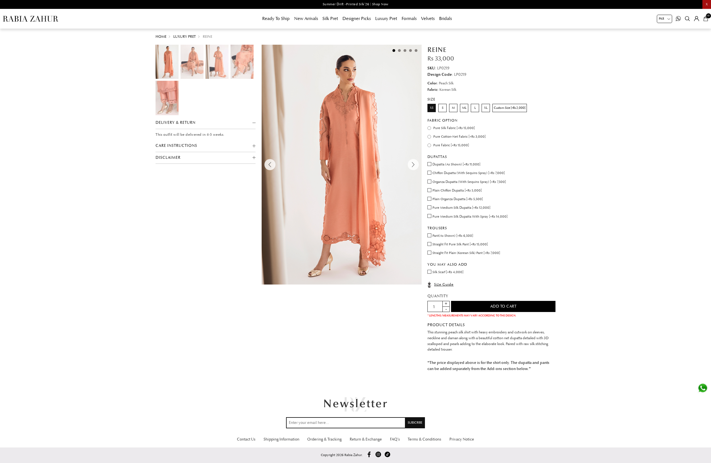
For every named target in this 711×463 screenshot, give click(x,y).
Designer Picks (356, 18)
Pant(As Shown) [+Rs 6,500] (452, 236)
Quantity (437, 296)
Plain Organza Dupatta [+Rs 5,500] (457, 199)
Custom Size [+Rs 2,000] (509, 108)
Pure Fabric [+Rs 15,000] (451, 145)
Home (161, 36)
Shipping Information (281, 439)
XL (485, 108)
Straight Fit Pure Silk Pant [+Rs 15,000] (460, 244)
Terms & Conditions (424, 439)
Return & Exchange (366, 439)
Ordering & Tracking (324, 439)
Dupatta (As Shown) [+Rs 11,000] (456, 164)
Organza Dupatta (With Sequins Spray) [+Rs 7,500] (469, 182)
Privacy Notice (461, 439)
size (431, 99)
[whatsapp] (702, 388)
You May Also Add (447, 264)
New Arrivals (306, 18)
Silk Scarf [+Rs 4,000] (448, 272)
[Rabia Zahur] (30, 19)
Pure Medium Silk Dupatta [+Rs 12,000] (461, 208)
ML (464, 108)
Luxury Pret (386, 18)
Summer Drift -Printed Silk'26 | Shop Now (356, 4)
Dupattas (437, 157)
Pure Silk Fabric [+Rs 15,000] (454, 128)
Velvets (428, 18)
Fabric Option (442, 120)
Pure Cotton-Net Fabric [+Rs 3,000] (459, 137)
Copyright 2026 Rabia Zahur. (342, 455)
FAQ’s (395, 439)
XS (431, 108)
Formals (409, 18)
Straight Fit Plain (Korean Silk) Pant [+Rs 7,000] (466, 253)
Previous (270, 164)
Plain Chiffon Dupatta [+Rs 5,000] (457, 190)
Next (413, 164)
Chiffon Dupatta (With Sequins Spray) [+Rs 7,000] (468, 173)
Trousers (437, 228)
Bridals (445, 18)
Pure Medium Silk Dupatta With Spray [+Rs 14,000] (470, 217)
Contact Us (246, 439)
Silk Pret (330, 18)
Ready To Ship (276, 18)
